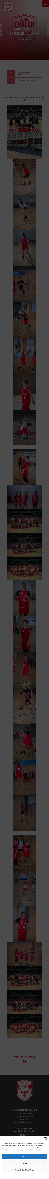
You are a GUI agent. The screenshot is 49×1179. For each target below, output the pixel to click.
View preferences (24, 1170)
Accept (24, 1157)
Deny (24, 1163)
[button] (45, 1139)
